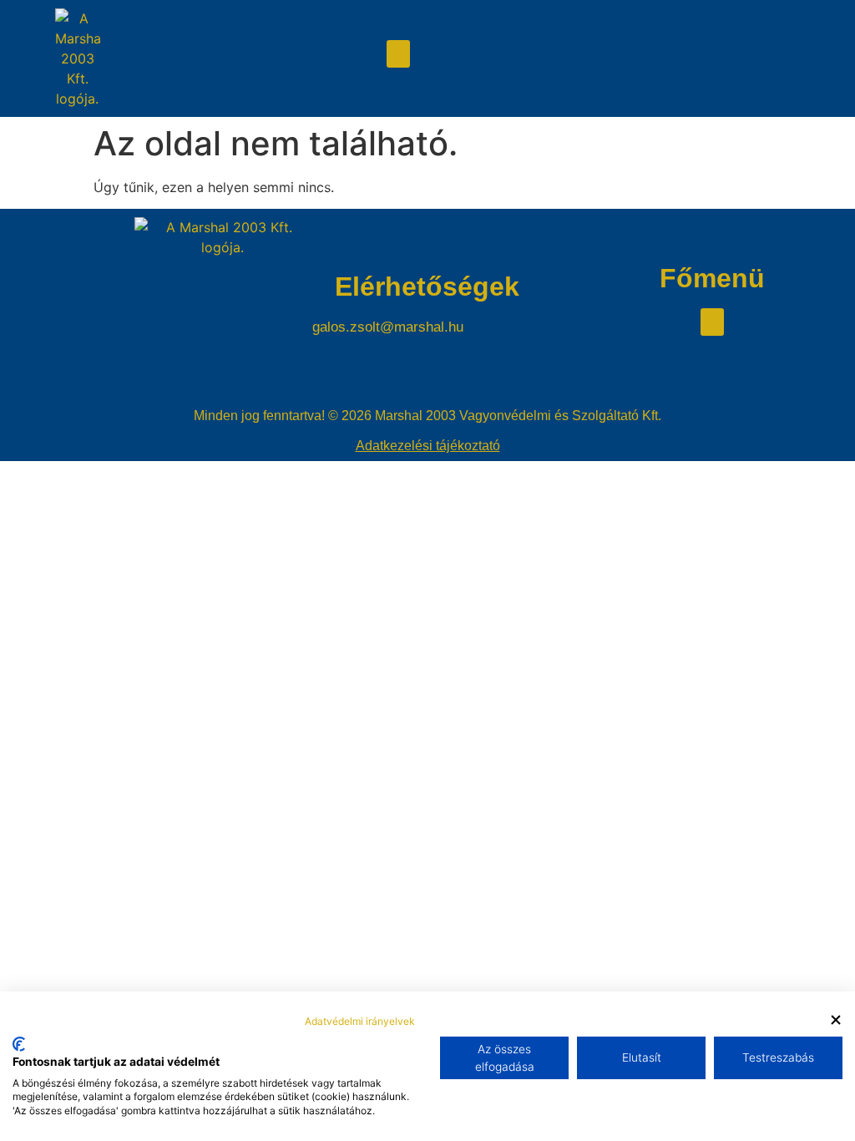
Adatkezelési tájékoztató (428, 446)
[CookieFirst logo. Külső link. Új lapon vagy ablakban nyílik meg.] (19, 1044)
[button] (398, 54)
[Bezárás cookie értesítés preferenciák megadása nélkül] (835, 1020)
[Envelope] (748, 58)
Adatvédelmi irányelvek (360, 1021)
